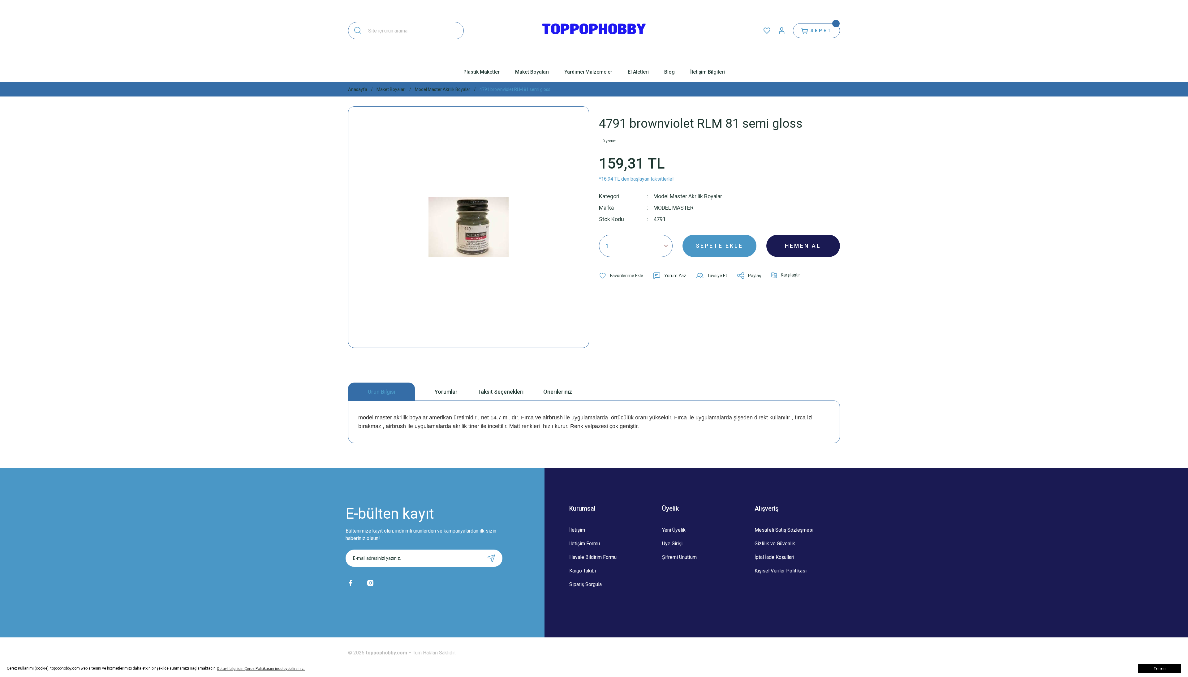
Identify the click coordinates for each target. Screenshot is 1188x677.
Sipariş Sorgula (585, 584)
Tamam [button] (1159, 668)
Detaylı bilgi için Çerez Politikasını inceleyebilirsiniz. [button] (261, 668)
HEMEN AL (803, 245)
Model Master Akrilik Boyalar (687, 196)
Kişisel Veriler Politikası (781, 571)
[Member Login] (782, 30)
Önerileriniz (557, 391)
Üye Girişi (672, 543)
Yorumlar (446, 391)
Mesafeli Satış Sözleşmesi (784, 530)
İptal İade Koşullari (774, 557)
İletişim (577, 530)
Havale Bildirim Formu (593, 557)
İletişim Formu (584, 543)
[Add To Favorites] (621, 275)
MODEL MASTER (673, 207)
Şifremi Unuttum (679, 557)
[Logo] (594, 31)
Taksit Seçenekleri (500, 391)
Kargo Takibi (582, 571)
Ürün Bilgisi (381, 391)
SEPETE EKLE (719, 245)
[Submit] (491, 558)
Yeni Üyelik (674, 530)
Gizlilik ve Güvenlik (775, 543)
